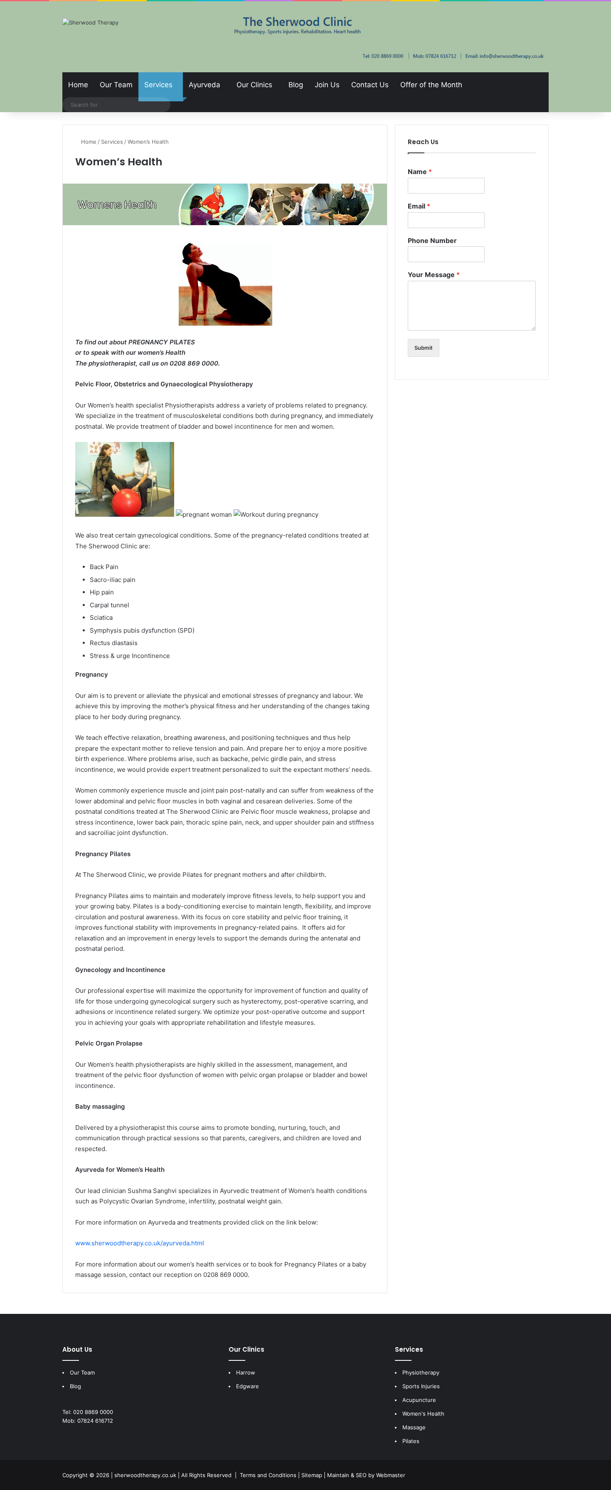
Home (78, 85)
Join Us (327, 85)
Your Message (434, 274)
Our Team (116, 85)
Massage (414, 1427)
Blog (295, 85)
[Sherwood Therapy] (90, 22)
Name (420, 171)
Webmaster (390, 1475)
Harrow (245, 1372)
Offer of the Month (431, 85)
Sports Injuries (421, 1386)
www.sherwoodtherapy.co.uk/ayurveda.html (139, 1243)
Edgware (247, 1386)
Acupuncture (419, 1400)
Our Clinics (254, 85)
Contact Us (370, 85)
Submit (423, 347)
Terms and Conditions (268, 1475)
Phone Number (432, 240)
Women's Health (423, 1413)
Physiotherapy (420, 1372)
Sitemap (311, 1475)
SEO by (365, 1475)
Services (158, 85)
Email (419, 206)
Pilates (410, 1441)
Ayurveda (204, 85)
